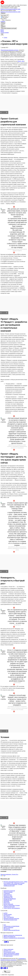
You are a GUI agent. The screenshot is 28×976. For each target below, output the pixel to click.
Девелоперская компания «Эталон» (10, 50)
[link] (3, 26)
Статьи (5, 37)
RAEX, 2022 (21, 61)
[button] (2, 29)
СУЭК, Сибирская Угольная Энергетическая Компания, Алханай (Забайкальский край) (14, 884)
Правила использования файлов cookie (10, 11)
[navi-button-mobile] (2, 34)
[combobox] (7, 971)
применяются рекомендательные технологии (13, 959)
